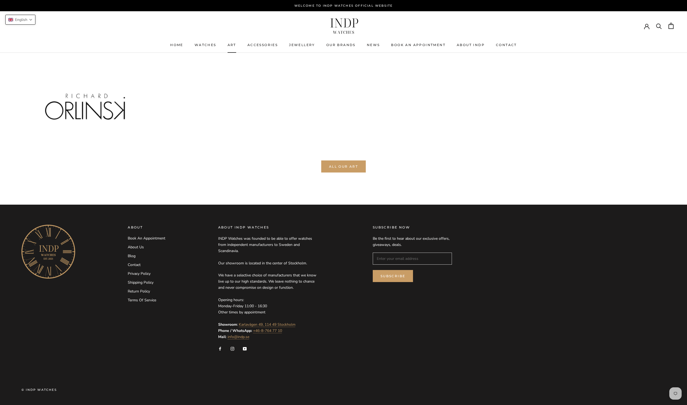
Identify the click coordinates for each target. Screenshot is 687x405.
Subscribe (393, 276)
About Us (136, 247)
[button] (20, 19)
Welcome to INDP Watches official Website (343, 6)
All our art (343, 166)
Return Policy (139, 291)
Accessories (262, 45)
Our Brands (341, 45)
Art (232, 45)
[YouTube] (245, 348)
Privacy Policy (139, 273)
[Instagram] (232, 348)
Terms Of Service (142, 300)
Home (176, 45)
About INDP (471, 45)
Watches (205, 45)
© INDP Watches (39, 390)
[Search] (659, 26)
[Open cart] (671, 26)
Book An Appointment (418, 45)
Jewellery (302, 45)
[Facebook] (220, 348)
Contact (506, 45)
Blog (132, 255)
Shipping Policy (141, 282)
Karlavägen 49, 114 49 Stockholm (267, 324)
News (373, 45)
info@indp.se (238, 336)
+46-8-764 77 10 (267, 330)
